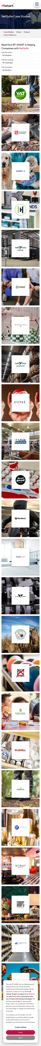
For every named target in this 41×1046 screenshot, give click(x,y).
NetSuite (23, 48)
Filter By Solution (6, 67)
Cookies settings (20, 1027)
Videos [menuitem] (18, 32)
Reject (20, 1038)
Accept (20, 1032)
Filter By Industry (6, 52)
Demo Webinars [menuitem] (10, 35)
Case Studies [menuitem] (9, 32)
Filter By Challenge (7, 60)
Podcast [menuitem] (27, 32)
